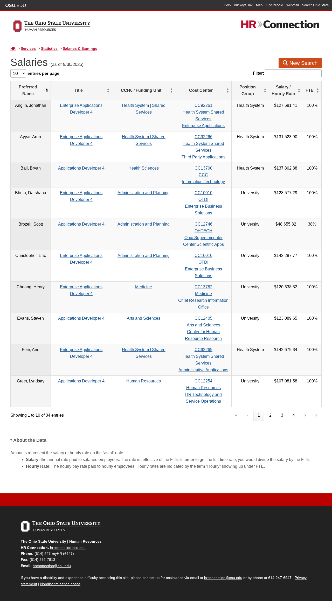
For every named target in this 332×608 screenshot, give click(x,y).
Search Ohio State (315, 5)
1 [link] (259, 415)
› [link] (305, 415)
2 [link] (270, 415)
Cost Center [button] (201, 90)
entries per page (43, 73)
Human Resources (143, 381)
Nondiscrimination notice (60, 584)
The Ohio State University (15, 5)
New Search (302, 63)
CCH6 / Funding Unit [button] (141, 90)
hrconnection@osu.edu (52, 566)
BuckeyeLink (243, 5)
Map (259, 5)
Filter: (258, 73)
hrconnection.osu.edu (68, 548)
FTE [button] (310, 90)
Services (28, 48)
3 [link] (282, 415)
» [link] (316, 415)
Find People (274, 5)
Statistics (49, 48)
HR (13, 48)
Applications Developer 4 (81, 168)
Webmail (292, 5)
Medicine (143, 287)
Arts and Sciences (143, 318)
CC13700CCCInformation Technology (203, 175)
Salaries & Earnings (80, 48)
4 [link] (294, 415)
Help (227, 5)
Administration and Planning (143, 193)
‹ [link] (247, 415)
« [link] (236, 415)
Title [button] (78, 90)
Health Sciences (143, 168)
